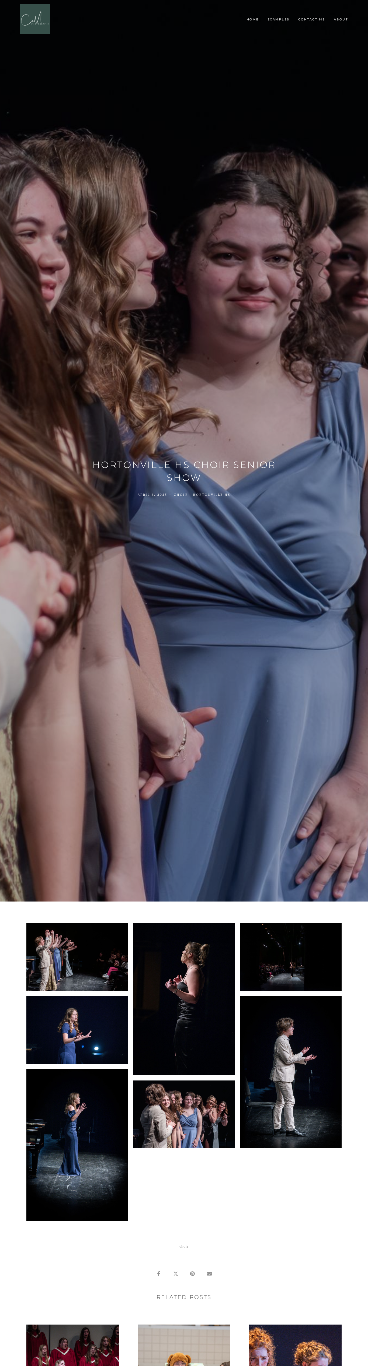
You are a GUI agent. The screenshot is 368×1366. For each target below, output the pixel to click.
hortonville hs (211, 495)
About (341, 19)
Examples (279, 19)
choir (181, 495)
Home (253, 19)
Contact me (311, 19)
